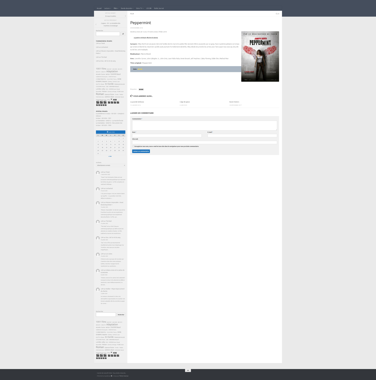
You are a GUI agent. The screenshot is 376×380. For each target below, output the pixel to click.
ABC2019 (103, 71)
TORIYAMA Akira (100, 97)
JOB (107, 86)
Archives (98, 162)
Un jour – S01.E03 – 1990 (103, 125)
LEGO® (148, 8)
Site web (135, 139)
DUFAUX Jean (116, 81)
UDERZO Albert (109, 97)
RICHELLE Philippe (112, 91)
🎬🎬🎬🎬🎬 (101, 105)
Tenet (103, 43)
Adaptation (112, 71)
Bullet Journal (159, 8)
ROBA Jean (120, 91)
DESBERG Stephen (101, 81)
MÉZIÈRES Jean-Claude (114, 89)
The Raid (104, 57)
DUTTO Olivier (100, 84)
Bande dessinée (126, 8)
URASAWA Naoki (119, 97)
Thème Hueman (123, 376)
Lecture (107, 8)
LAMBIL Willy (100, 89)
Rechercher (99, 30)
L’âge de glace (185, 102)
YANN (108, 99)
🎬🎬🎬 (141, 89)
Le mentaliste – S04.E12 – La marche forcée (109, 120)
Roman (100, 94)
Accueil (99, 8)
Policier (104, 91)
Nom (134, 132)
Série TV (139, 8)
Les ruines (109, 254)
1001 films (101, 69)
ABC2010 (120, 69)
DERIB (119, 79)
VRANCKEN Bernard (101, 99)
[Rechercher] (123, 34)
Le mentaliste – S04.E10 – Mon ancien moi (109, 123)
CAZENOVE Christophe (102, 76)
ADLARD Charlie (100, 74)
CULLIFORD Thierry (112, 79)
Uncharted (104, 47)
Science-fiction (109, 94)
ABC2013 (98, 71)
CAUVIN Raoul (115, 74)
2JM (97, 43)
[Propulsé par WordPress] (111, 376)
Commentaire (137, 119)
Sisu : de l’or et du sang (108, 61)
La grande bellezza (137, 102)
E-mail (210, 132)
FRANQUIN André (119, 84)
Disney (110, 81)
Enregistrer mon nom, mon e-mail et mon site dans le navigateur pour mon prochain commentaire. (167, 146)
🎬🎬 (115, 99)
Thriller (117, 94)
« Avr (110, 156)
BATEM (108, 74)
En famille (109, 84)
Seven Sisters (234, 102)
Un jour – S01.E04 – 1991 (103, 118)
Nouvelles (98, 91)
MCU (107, 89)
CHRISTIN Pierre (112, 76)
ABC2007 (109, 69)
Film (115, 8)
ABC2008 (114, 69)
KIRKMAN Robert (114, 86)
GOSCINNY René (100, 86)
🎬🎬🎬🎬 (113, 102)
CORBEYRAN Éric (101, 79)
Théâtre (121, 94)
